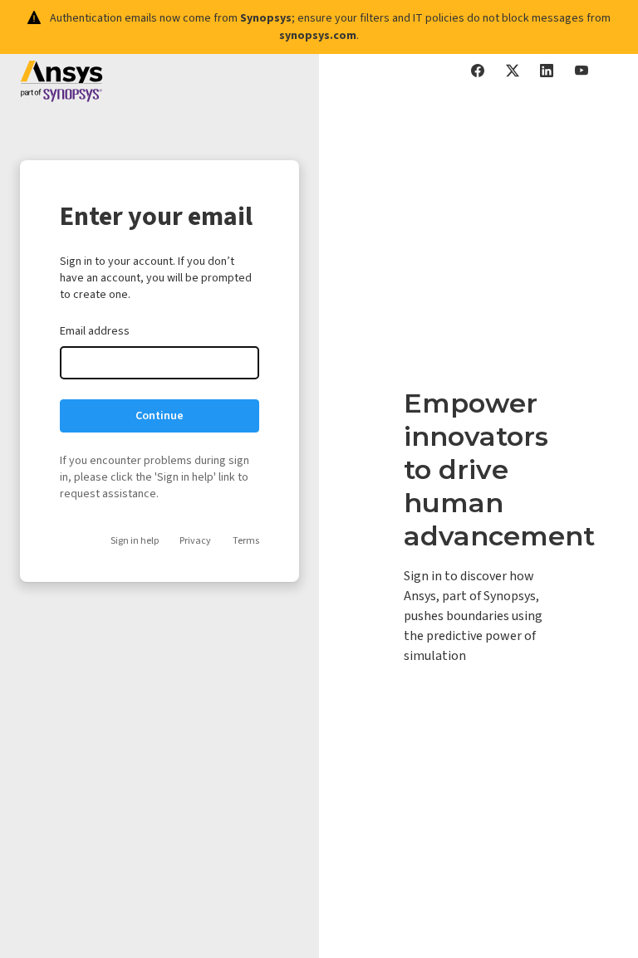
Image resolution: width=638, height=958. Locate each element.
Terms (246, 541)
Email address (95, 331)
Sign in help (134, 541)
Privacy (195, 541)
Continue (159, 416)
